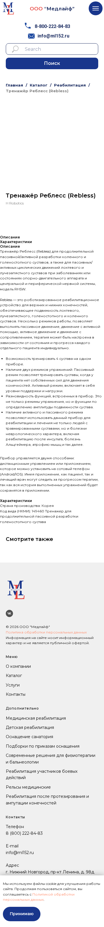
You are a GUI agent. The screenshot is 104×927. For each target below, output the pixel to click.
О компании (18, 666)
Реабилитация (70, 85)
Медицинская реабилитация (36, 718)
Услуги (13, 685)
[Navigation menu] (95, 8)
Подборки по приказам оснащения (42, 746)
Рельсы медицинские (28, 787)
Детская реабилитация (30, 727)
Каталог (38, 85)
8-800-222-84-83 (52, 26)
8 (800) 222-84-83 (24, 833)
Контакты (15, 694)
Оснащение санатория (29, 736)
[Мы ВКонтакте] (9, 613)
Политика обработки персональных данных (46, 632)
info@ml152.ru (53, 36)
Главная (14, 85)
